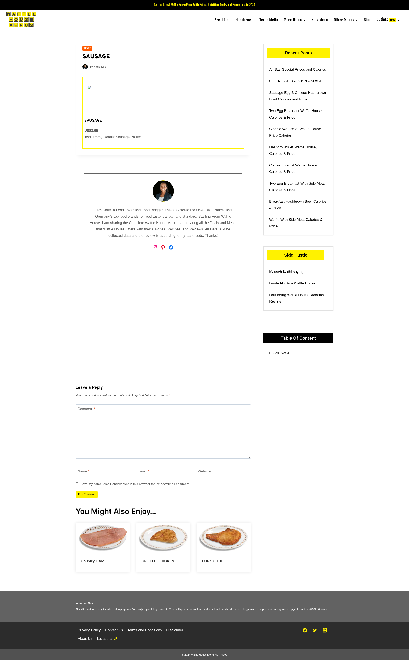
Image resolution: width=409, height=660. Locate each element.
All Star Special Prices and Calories (297, 69)
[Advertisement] (163, 332)
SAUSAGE (281, 353)
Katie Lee (100, 66)
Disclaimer (174, 630)
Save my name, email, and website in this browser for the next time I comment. (135, 484)
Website (204, 471)
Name (83, 471)
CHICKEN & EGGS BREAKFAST (295, 81)
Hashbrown (245, 19)
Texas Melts (268, 19)
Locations (104, 639)
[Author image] (85, 66)
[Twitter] (314, 630)
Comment (86, 409)
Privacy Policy (89, 630)
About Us (85, 639)
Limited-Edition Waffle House (292, 283)
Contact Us (114, 630)
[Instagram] (324, 630)
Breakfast (222, 19)
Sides (87, 48)
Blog (367, 19)
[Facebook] (304, 630)
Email (143, 471)
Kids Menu (319, 19)
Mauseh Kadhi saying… (288, 272)
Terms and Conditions (144, 630)
